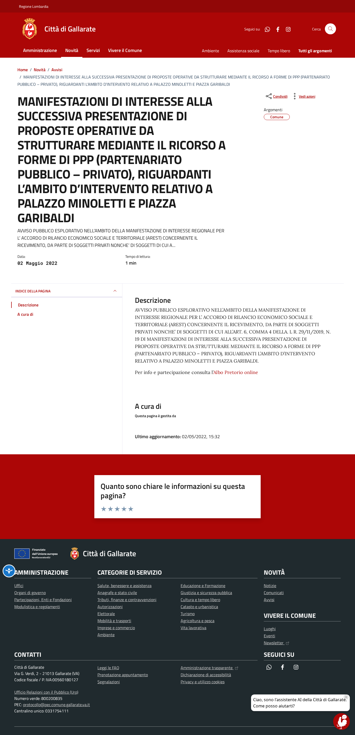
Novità (71, 50)
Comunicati (274, 592)
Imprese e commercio (116, 628)
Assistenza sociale (243, 51)
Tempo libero (279, 51)
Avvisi (269, 599)
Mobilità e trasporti (114, 621)
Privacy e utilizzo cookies (203, 682)
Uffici (18, 585)
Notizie (270, 585)
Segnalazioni (108, 682)
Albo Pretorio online (235, 372)
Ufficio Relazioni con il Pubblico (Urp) (46, 692)
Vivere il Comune (125, 50)
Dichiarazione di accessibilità (206, 675)
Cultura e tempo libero (200, 599)
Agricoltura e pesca (197, 621)
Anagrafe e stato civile (117, 592)
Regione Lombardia (33, 6)
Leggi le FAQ (108, 668)
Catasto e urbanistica (199, 606)
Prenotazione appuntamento (122, 675)
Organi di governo (30, 592)
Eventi (269, 636)
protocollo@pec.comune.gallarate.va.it (56, 704)
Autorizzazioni (110, 606)
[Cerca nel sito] (330, 29)
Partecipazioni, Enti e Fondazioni (43, 599)
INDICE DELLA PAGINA (32, 291)
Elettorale (106, 614)
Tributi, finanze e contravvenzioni (126, 599)
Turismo (188, 614)
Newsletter (274, 643)
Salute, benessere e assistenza (124, 585)
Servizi (93, 50)
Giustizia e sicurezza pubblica (206, 592)
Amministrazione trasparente (207, 668)
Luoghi (270, 629)
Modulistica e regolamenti (37, 606)
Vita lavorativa (193, 628)
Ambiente (210, 51)
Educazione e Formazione (203, 585)
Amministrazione (40, 50)
